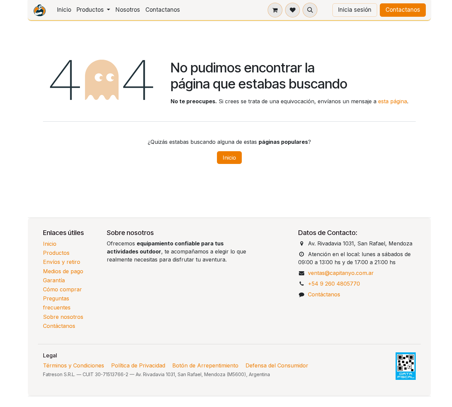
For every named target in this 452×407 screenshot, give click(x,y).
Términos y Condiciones (73, 365)
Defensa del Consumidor (276, 365)
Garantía (54, 280)
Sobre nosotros (63, 316)
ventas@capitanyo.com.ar (341, 273)
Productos (56, 252)
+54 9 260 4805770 (334, 283)
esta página (392, 101)
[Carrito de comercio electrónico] (275, 10)
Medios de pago (63, 271)
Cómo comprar (62, 289)
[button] (310, 10)
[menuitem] (64, 10)
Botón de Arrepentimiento (205, 365)
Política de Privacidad (138, 365)
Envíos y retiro (61, 261)
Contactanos (403, 9)
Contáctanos (59, 326)
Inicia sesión (354, 9)
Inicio (229, 157)
